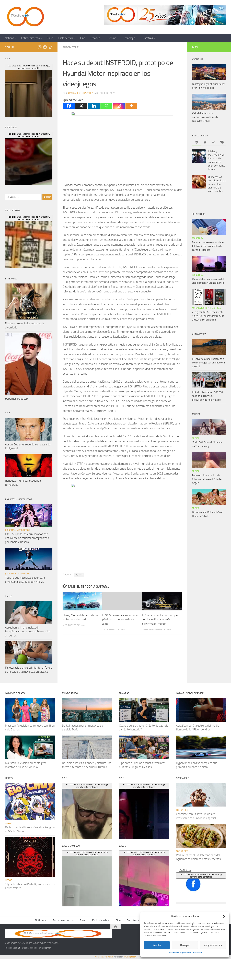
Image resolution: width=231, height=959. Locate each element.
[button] (224, 916)
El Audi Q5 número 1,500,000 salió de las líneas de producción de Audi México (207, 396)
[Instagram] (119, 106)
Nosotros (148, 38)
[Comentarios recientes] (213, 142)
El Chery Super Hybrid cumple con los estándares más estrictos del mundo (160, 619)
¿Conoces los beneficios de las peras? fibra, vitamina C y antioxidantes (217, 184)
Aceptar (157, 945)
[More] (131, 106)
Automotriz (71, 47)
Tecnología (129, 38)
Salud (50, 38)
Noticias (9, 38)
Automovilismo (199, 308)
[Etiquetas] (221, 142)
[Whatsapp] (106, 106)
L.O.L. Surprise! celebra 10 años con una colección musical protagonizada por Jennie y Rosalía (27, 538)
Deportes (95, 38)
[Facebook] (69, 106)
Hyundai (79, 574)
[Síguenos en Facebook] (45, 47)
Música (195, 438)
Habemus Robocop (16, 398)
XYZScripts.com (130, 957)
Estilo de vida (65, 38)
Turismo (111, 38)
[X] (81, 106)
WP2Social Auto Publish (104, 957)
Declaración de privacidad (180, 953)
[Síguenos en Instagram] (40, 47)
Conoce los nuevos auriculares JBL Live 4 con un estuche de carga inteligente (208, 246)
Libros (8, 823)
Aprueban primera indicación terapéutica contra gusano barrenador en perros (28, 631)
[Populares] (205, 142)
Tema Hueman (44, 947)
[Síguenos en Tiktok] (50, 47)
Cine (82, 38)
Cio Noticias (185, 870)
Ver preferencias (213, 945)
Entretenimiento (30, 38)
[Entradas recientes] (196, 142)
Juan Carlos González (80, 93)
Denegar (185, 945)
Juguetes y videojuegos (17, 530)
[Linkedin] (94, 106)
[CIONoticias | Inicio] (25, 17)
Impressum (197, 953)
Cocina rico (182, 810)
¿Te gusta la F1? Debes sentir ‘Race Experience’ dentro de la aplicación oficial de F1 (208, 316)
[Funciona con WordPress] (19, 948)
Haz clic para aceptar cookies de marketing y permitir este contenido (201, 875)
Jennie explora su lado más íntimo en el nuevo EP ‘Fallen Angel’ (207, 479)
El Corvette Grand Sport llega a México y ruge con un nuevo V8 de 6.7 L (208, 362)
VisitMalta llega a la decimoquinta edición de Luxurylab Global (205, 117)
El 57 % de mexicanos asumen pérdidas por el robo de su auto (120, 619)
